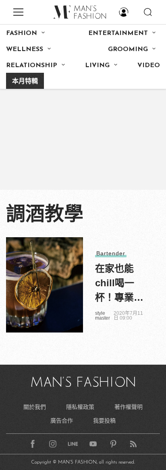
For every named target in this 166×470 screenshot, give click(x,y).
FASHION (21, 33)
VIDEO (148, 65)
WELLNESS (24, 49)
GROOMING (128, 49)
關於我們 (34, 407)
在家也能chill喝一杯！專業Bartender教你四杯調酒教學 (119, 284)
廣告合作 (61, 420)
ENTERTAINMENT (118, 33)
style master (102, 315)
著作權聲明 (128, 407)
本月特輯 (25, 81)
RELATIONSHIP (31, 65)
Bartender (110, 253)
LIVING (97, 65)
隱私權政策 (80, 407)
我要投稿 (104, 420)
